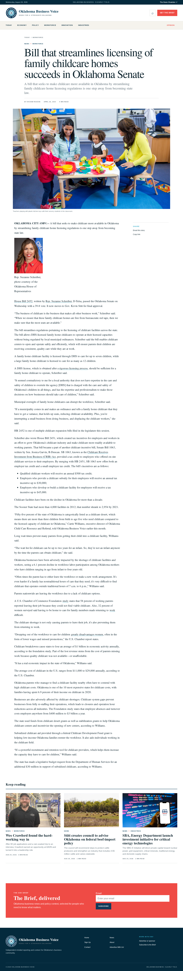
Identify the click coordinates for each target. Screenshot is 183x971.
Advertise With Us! (117, 947)
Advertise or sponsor (147, 941)
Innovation (67, 25)
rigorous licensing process (73, 368)
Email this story (139, 230)
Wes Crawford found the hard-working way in (29, 837)
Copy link (136, 234)
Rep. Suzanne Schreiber (59, 301)
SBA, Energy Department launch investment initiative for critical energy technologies (148, 839)
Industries (83, 25)
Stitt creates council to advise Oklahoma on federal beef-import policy (89, 839)
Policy (35, 25)
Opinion (171, 25)
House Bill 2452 (23, 301)
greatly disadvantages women (87, 634)
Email (99, 893)
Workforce (50, 25)
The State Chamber (168, 2)
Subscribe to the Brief (147, 945)
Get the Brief (167, 13)
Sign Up (87, 942)
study (65, 601)
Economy (21, 25)
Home (86, 938)
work (112, 610)
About (112, 942)
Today (9, 25)
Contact (87, 947)
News (112, 938)
